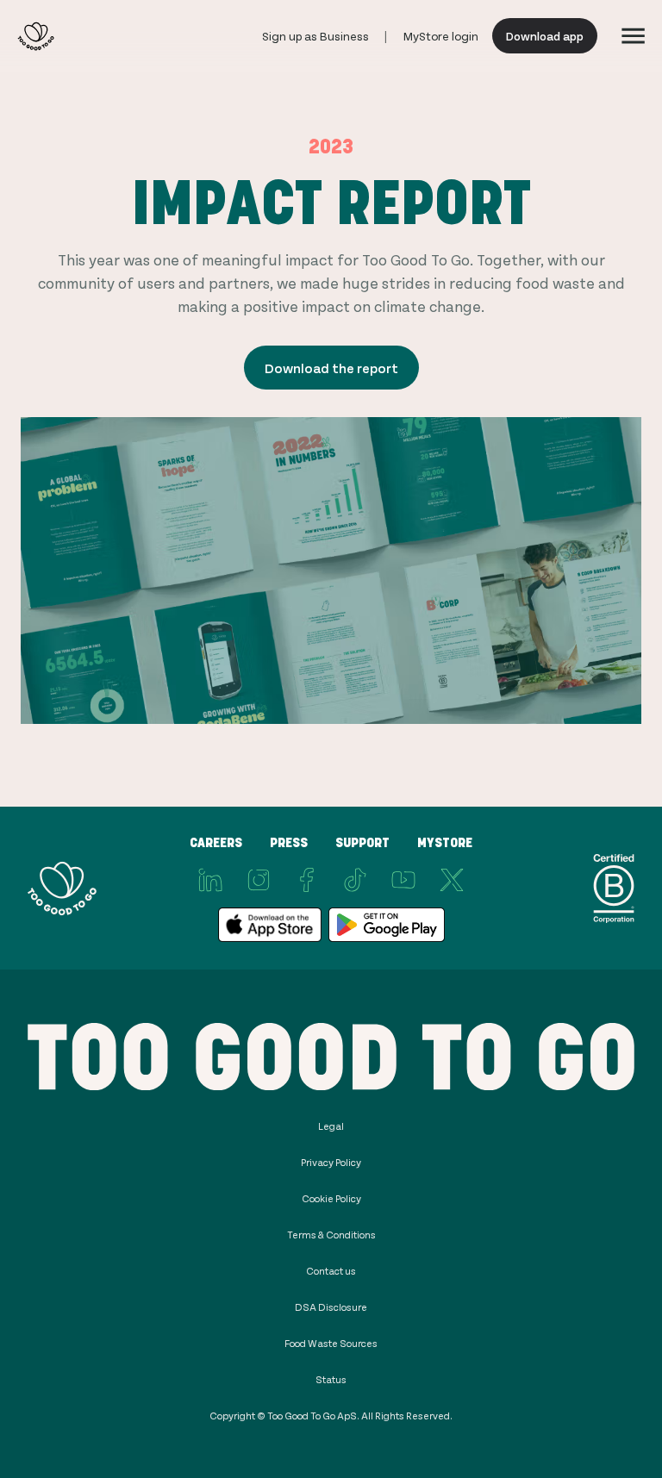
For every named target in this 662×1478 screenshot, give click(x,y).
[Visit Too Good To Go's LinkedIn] (210, 880)
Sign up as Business (315, 35)
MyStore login (440, 35)
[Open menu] (633, 36)
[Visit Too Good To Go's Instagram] (258, 880)
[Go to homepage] (36, 36)
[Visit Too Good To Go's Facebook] (307, 880)
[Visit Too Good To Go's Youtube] (403, 880)
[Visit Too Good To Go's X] (451, 880)
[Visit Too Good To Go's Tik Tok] (355, 880)
